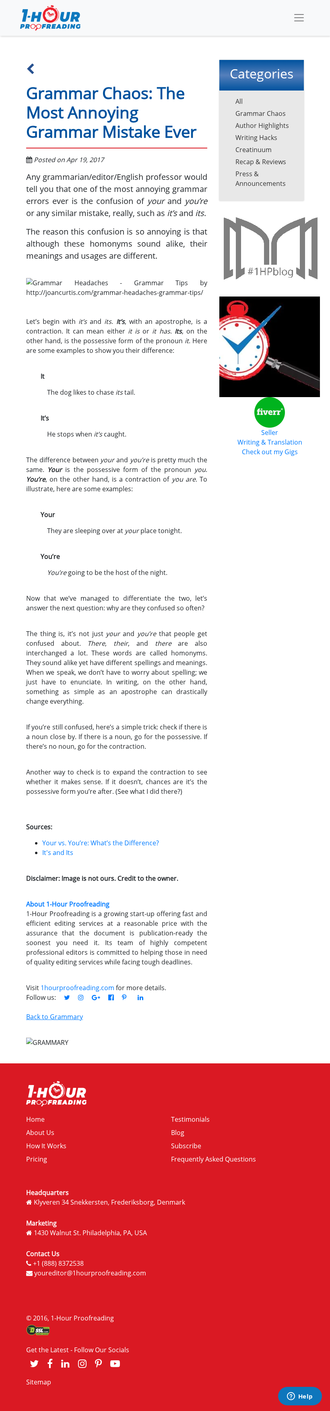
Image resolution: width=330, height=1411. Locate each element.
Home (35, 1119)
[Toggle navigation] (299, 17)
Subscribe (186, 1145)
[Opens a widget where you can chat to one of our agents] (300, 1397)
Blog (177, 1132)
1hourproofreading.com (77, 987)
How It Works (46, 1145)
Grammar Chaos (260, 113)
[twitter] (34, 1363)
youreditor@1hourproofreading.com (90, 1273)
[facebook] (50, 1363)
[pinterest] (98, 1363)
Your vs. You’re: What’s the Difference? (100, 842)
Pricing (36, 1159)
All (239, 101)
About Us (40, 1132)
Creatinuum (253, 149)
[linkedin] (65, 1363)
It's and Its (57, 852)
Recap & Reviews (260, 161)
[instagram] (82, 1363)
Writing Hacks (256, 137)
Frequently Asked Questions (213, 1159)
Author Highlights (262, 125)
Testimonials (190, 1119)
